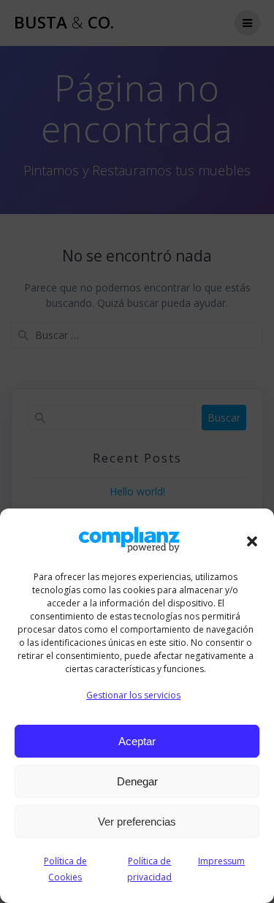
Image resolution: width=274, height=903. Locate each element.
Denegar (137, 781)
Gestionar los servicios (133, 695)
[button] (252, 541)
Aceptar (137, 741)
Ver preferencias (137, 821)
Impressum (221, 861)
